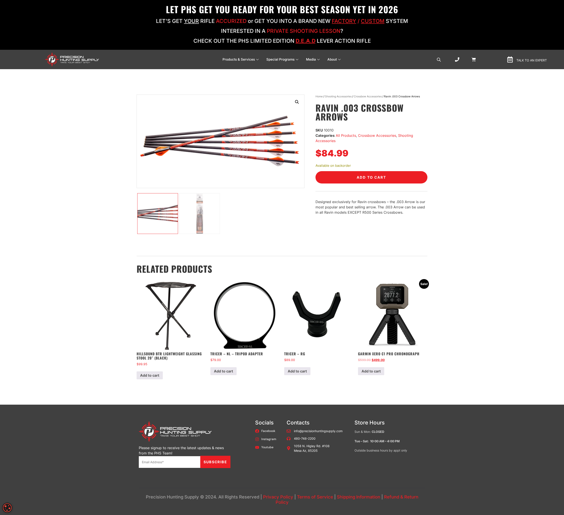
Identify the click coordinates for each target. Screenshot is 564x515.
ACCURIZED (231, 21)
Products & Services (239, 59)
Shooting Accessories (338, 96)
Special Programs (280, 59)
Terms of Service (315, 497)
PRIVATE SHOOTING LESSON (303, 31)
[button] (297, 102)
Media (311, 59)
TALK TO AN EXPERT (531, 60)
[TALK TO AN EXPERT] (510, 59)
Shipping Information (358, 497)
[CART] (473, 59)
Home (319, 96)
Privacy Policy (278, 497)
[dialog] (7, 508)
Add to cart (371, 177)
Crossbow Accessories (368, 96)
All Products (346, 135)
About (332, 59)
